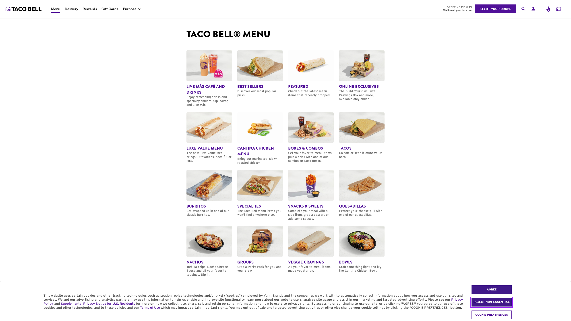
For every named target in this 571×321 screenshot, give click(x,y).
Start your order (495, 9)
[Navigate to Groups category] (260, 249)
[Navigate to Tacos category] (362, 135)
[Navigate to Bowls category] (362, 249)
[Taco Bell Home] (24, 9)
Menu (55, 9)
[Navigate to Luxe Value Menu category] (209, 137)
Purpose (130, 9)
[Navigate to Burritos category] (209, 193)
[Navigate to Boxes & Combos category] (311, 137)
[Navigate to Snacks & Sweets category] (311, 195)
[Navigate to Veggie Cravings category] (311, 249)
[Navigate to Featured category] (311, 73)
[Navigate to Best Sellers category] (260, 73)
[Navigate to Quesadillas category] (362, 193)
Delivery (71, 9)
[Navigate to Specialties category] (260, 193)
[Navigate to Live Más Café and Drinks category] (209, 78)
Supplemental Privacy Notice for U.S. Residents (98, 304)
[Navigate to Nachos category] (209, 251)
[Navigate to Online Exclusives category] (362, 75)
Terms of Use (150, 308)
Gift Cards (109, 9)
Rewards (90, 9)
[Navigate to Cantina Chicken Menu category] (260, 138)
